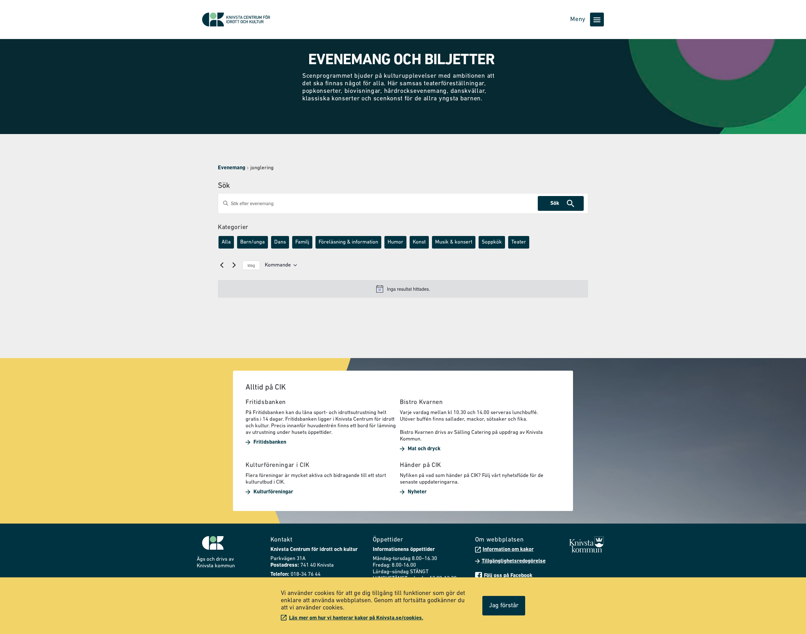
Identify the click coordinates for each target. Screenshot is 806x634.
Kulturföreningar (273, 492)
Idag (251, 265)
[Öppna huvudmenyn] (597, 19)
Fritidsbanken (269, 442)
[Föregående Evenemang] (221, 265)
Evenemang (231, 168)
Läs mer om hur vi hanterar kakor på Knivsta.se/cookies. (356, 618)
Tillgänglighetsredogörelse (514, 561)
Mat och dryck (424, 449)
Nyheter (417, 492)
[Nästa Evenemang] (234, 265)
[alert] (403, 289)
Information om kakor (508, 549)
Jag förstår (504, 606)
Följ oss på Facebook (508, 575)
